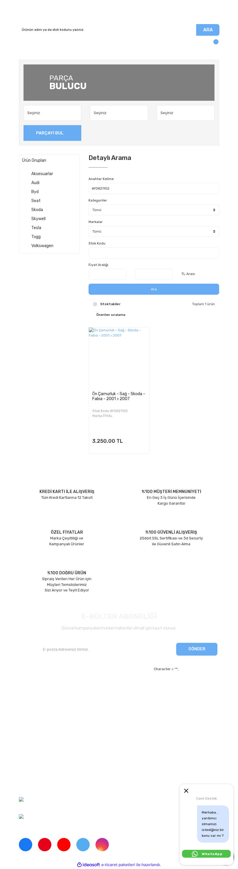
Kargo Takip (99, 707)
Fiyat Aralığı (98, 265)
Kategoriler (98, 200)
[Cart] (213, 44)
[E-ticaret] (118, 864)
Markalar (96, 222)
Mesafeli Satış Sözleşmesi (42, 754)
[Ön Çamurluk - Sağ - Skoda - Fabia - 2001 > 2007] (119, 358)
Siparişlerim (29, 707)
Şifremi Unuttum (103, 697)
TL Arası (188, 274)
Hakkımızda (29, 687)
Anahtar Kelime (101, 179)
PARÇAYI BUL (50, 133)
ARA (208, 30)
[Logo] (119, 12)
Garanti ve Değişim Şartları (42, 764)
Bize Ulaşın (98, 717)
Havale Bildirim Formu (38, 784)
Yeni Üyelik (98, 687)
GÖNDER (196, 649)
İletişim (25, 697)
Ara (154, 289)
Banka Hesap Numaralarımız (44, 717)
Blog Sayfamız (31, 727)
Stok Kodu (97, 243)
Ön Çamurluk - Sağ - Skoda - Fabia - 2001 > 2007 (118, 396)
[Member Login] (24, 44)
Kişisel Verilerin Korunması (42, 774)
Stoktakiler (110, 304)
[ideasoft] (88, 865)
